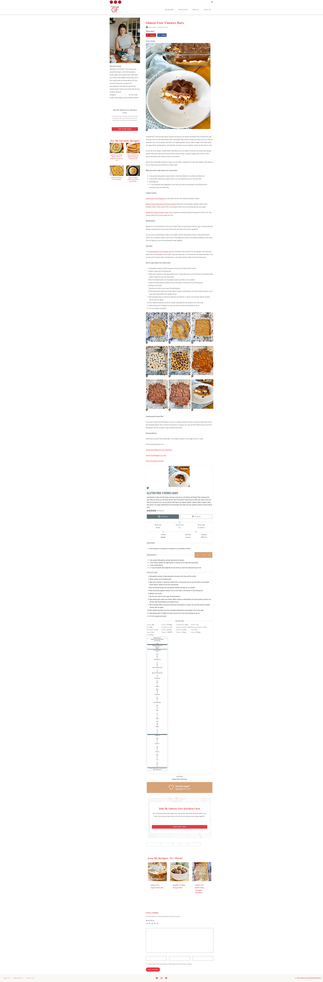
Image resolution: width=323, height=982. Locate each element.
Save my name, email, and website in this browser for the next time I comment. (170, 964)
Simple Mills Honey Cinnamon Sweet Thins (159, 212)
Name (149, 958)
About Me (195, 9)
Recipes (152, 18)
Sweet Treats (181, 18)
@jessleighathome (122, 95)
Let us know (179, 789)
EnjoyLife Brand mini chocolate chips (160, 251)
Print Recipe (164, 516)
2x (203, 555)
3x (209, 555)
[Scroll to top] (318, 975)
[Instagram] (115, 2)
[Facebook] (111, 2)
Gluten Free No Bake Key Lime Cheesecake (159, 450)
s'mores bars (184, 844)
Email (172, 958)
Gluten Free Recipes (161, 18)
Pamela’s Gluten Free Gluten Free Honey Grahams (161, 204)
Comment (150, 930)
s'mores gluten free (195, 844)
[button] (148, 510)
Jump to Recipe (150, 41)
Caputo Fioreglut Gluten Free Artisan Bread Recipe (133, 179)
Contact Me (207, 9)
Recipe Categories (172, 18)
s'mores (176, 844)
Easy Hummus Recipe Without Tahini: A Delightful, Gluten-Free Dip (116, 157)
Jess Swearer (153, 27)
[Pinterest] (119, 2)
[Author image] (147, 27)
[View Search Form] (212, 2)
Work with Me (183, 9)
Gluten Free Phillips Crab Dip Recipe (116, 178)
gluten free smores (167, 844)
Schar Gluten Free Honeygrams (155, 198)
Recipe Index (169, 9)
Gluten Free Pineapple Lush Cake (156, 455)
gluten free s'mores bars (153, 844)
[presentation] (117, 148)
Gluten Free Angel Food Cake (155, 461)
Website (195, 958)
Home (147, 18)
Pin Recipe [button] (197, 516)
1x (197, 555)
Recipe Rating (150, 920)
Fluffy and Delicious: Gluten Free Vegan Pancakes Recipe (133, 156)
